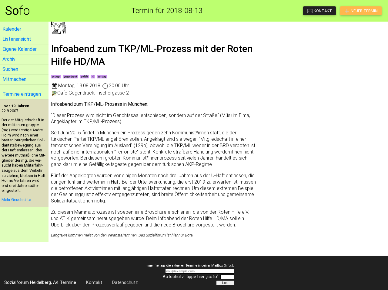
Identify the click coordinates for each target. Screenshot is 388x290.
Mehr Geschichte (16, 199)
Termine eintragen (21, 94)
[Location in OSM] (54, 93)
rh (93, 76)
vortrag (102, 76)
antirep (56, 76)
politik (84, 76)
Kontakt (94, 282)
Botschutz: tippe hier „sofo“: (191, 276)
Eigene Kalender (19, 49)
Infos (228, 266)
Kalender (11, 29)
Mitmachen (14, 79)
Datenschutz (125, 282)
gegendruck (70, 76)
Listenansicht (16, 39)
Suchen (10, 69)
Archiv (8, 59)
